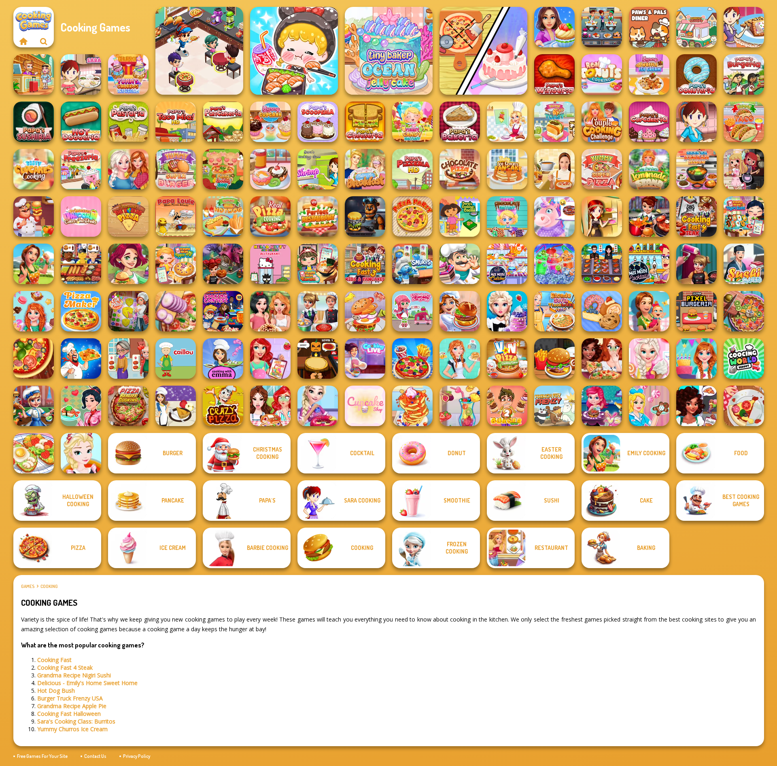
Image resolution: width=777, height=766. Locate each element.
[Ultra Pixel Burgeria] (696, 311)
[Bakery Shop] (602, 311)
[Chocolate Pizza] (459, 169)
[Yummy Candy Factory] (412, 122)
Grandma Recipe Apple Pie (71, 706)
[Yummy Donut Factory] (270, 169)
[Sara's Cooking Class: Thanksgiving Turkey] (602, 216)
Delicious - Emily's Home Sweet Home (87, 683)
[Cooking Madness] (128, 358)
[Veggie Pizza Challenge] (602, 358)
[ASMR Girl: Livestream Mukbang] (294, 51)
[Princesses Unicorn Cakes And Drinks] (81, 216)
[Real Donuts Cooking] (602, 74)
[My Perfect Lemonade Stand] (649, 169)
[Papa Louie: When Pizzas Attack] (175, 216)
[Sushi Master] (744, 264)
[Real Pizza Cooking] (270, 216)
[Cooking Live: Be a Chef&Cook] (365, 358)
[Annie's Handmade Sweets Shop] (33, 311)
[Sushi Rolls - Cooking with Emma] (223, 358)
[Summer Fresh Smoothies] (459, 406)
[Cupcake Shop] (365, 406)
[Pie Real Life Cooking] (744, 311)
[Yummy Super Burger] (175, 169)
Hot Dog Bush (56, 690)
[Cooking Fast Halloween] (223, 264)
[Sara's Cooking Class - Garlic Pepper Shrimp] (317, 169)
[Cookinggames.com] (23, 41)
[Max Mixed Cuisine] (507, 264)
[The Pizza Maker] (81, 311)
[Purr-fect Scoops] (696, 27)
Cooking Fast (54, 660)
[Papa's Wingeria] (554, 74)
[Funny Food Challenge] (270, 406)
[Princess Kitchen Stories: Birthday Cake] (696, 358)
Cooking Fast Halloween (69, 713)
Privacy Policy (136, 756)
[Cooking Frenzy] (317, 311)
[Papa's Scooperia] (317, 122)
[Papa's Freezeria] (81, 169)
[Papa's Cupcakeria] (649, 122)
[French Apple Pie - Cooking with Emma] (175, 406)
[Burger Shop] (554, 358)
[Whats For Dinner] (554, 169)
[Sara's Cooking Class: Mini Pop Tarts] (744, 27)
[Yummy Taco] (744, 122)
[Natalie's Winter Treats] (649, 406)
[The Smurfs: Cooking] (412, 264)
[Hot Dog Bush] (81, 264)
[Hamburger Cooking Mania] (33, 216)
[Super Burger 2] (507, 406)
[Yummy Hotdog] (223, 216)
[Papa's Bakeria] (459, 122)
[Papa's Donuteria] (696, 74)
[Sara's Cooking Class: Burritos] (81, 74)
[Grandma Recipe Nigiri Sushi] (744, 216)
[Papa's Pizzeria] (412, 169)
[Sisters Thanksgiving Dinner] (128, 169)
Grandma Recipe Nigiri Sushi (74, 675)
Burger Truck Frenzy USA (70, 698)
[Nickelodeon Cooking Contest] (223, 311)
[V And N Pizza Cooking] (507, 358)
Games (27, 586)
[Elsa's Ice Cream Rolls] (81, 453)
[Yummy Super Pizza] (602, 169)
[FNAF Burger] (365, 216)
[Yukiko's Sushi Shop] (81, 406)
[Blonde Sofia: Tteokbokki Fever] (554, 311)
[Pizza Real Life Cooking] (128, 406)
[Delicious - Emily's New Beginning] (649, 311)
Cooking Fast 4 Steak (65, 667)
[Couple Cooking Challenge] (602, 122)
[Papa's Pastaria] (128, 122)
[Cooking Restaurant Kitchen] (199, 51)
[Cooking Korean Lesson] (696, 169)
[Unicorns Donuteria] (554, 216)
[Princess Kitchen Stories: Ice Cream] (649, 358)
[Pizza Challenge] (744, 406)
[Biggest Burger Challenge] (365, 311)
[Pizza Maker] (33, 358)
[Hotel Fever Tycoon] (33, 74)
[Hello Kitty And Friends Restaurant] (270, 264)
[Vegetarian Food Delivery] (270, 358)
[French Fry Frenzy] (554, 406)
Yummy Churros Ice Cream (72, 729)
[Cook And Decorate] (696, 264)
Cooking (49, 586)
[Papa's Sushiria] (33, 122)
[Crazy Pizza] (223, 406)
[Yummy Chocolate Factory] (507, 216)
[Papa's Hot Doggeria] (81, 122)
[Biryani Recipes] (81, 358)
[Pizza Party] (412, 216)
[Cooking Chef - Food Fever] (602, 264)
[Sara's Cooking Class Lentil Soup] (696, 122)
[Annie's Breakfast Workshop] (459, 358)
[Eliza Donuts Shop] (317, 406)
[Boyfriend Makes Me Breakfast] (365, 169)
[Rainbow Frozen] (554, 264)
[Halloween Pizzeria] (317, 358)
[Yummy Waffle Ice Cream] (649, 74)
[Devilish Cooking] (744, 169)
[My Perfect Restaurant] (317, 216)
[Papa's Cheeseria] (365, 122)
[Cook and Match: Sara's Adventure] (128, 311)
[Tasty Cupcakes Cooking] (33, 169)
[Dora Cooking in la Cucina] (459, 216)
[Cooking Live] (412, 358)
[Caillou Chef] (175, 358)
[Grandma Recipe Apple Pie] (175, 264)
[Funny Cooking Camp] (223, 169)
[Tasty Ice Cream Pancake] (507, 169)
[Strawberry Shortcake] (412, 311)
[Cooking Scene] (33, 406)
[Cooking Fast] (649, 216)
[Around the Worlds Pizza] (128, 216)
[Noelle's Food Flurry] (696, 406)
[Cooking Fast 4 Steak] (696, 216)
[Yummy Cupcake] (270, 122)
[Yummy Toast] (554, 122)
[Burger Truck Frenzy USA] (128, 264)
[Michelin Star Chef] (507, 122)
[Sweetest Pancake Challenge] (412, 406)
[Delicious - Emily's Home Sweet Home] (33, 264)
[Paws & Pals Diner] (649, 27)
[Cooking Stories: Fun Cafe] (554, 27)
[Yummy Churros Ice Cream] (128, 74)
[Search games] (44, 41)
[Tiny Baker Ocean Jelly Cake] (389, 51)
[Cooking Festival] (459, 311)
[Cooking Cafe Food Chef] (602, 27)
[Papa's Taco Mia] (175, 122)
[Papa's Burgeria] (744, 74)
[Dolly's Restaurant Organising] (483, 51)
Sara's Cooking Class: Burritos (76, 721)
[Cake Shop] (459, 264)
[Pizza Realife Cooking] (175, 311)
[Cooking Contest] (602, 406)
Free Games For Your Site (42, 756)
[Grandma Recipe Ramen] (317, 264)
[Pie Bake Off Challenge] (270, 311)
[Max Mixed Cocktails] (649, 264)
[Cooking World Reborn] (744, 358)
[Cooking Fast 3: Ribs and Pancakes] (365, 264)
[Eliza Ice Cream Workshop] (507, 311)
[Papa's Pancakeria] (223, 122)
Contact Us (95, 756)
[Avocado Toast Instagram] (33, 453)
